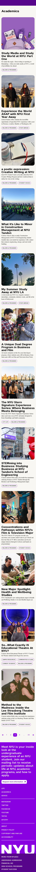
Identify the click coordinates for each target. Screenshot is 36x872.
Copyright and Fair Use (11, 834)
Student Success (9, 869)
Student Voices (24, 183)
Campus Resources (8, 659)
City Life (5, 422)
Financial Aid (7, 863)
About (4, 826)
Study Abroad (23, 128)
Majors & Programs (9, 70)
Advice (4, 796)
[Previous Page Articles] (2, 735)
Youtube (5, 813)
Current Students (8, 663)
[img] (18, 33)
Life (3, 788)
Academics (6, 792)
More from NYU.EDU (9, 857)
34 (29, 735)
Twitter (4, 805)
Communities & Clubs (25, 659)
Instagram (6, 802)
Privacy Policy (7, 830)
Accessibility (7, 837)
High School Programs (11, 866)
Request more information (13, 782)
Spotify (4, 820)
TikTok (4, 816)
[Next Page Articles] (33, 735)
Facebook (5, 809)
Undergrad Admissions (11, 860)
